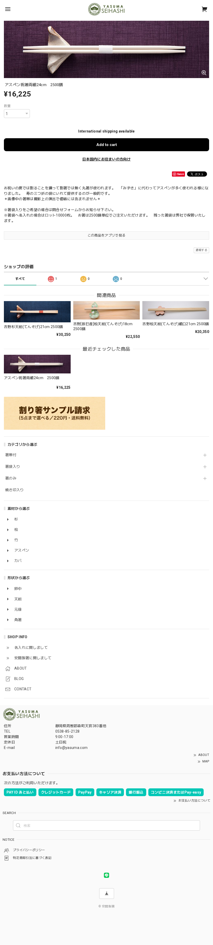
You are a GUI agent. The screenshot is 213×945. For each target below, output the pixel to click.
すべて (20, 279)
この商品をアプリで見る (107, 235)
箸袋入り (12, 466)
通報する (201, 250)
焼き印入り (14, 490)
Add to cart (106, 144)
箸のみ (10, 478)
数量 (7, 106)
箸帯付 (10, 455)
